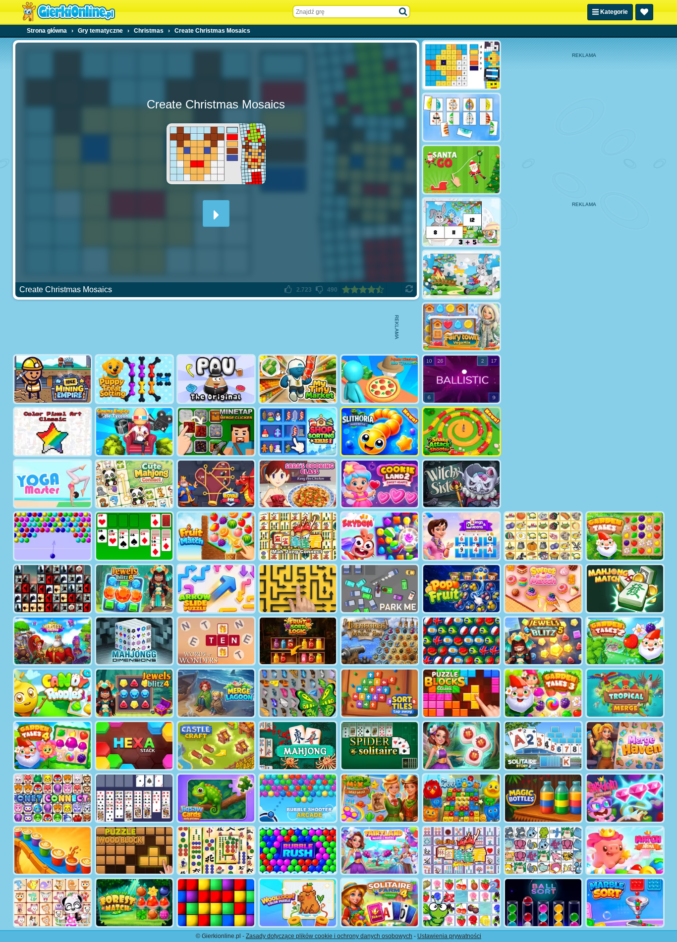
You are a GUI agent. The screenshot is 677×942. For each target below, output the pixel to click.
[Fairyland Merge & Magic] (379, 851)
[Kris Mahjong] (543, 536)
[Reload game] (409, 289)
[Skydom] (379, 536)
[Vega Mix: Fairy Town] (461, 327)
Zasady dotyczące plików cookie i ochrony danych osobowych (329, 936)
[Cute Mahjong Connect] (134, 484)
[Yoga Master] (52, 484)
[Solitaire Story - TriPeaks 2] (543, 746)
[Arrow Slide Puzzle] (216, 589)
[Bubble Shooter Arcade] (298, 798)
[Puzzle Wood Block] (134, 851)
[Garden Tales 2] (625, 641)
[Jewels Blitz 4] (134, 693)
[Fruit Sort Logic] (298, 641)
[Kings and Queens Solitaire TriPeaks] (461, 536)
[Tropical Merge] (625, 693)
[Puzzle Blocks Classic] (461, 693)
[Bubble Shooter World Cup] (461, 641)
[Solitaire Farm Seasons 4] (379, 903)
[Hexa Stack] (134, 746)
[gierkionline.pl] (68, 11)
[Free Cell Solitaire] (134, 798)
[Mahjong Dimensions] (134, 641)
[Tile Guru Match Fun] (461, 746)
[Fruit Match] (216, 536)
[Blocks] (216, 903)
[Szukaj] (403, 12)
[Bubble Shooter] (52, 536)
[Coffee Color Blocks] (52, 851)
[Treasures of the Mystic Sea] (379, 641)
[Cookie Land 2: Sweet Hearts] (379, 484)
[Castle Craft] (216, 746)
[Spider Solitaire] (379, 746)
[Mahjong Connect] (298, 536)
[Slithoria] (379, 432)
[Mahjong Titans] (216, 851)
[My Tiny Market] (298, 379)
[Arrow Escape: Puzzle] (298, 589)
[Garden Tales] (625, 536)
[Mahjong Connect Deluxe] (461, 851)
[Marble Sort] (625, 903)
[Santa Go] (461, 170)
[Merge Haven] (625, 746)
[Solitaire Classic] (134, 536)
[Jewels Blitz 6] (134, 589)
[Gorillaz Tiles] (52, 589)
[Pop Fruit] (461, 589)
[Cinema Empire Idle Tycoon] (134, 432)
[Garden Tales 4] (52, 746)
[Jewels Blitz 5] (543, 641)
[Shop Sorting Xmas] (298, 432)
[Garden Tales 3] (543, 693)
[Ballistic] (461, 379)
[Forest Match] (134, 903)
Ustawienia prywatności (449, 936)
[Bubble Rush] (298, 851)
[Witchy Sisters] (461, 484)
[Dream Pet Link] (52, 903)
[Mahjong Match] (625, 589)
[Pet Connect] (543, 851)
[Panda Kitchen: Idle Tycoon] (379, 379)
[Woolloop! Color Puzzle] (298, 903)
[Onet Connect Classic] (52, 798)
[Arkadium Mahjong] (298, 746)
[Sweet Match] (543, 589)
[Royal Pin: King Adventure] (216, 484)
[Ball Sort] (543, 903)
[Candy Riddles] (52, 693)
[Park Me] (379, 589)
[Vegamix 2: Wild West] (379, 798)
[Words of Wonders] (216, 641)
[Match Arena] (625, 851)
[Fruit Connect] (461, 903)
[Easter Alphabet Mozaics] (461, 65)
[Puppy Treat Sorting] (134, 379)
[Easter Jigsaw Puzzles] (461, 275)
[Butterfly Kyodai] (298, 693)
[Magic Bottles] (543, 798)
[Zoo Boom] (461, 798)
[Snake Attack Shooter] (461, 432)
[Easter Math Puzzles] (461, 222)
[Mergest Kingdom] (52, 641)
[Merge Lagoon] (216, 693)
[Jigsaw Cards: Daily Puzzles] (216, 798)
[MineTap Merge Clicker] (216, 432)
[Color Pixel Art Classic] (52, 432)
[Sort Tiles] (379, 693)
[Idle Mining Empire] (52, 379)
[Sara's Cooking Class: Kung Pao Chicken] (298, 484)
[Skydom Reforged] (625, 798)
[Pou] (216, 379)
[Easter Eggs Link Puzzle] (461, 118)
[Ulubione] (644, 12)
